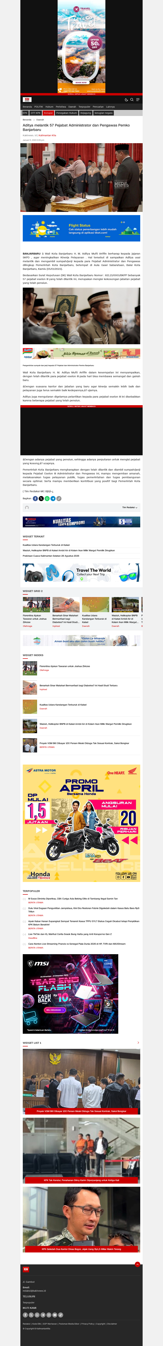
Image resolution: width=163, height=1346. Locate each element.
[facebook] (35, 498)
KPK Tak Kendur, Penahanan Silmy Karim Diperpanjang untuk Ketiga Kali (81, 1180)
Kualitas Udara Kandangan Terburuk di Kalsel (46, 545)
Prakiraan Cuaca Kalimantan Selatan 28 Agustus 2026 (51, 555)
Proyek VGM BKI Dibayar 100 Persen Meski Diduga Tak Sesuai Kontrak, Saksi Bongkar (84, 743)
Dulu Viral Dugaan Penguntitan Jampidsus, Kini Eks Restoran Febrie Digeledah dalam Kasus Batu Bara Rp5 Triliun (83, 910)
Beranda (27, 119)
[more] (138, 1043)
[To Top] (137, 1264)
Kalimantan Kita (47, 135)
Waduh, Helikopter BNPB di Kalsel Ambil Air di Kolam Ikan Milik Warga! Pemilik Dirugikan (69, 550)
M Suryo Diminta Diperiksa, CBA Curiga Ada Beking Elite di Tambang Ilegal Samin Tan (73, 898)
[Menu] (137, 99)
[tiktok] (60, 1315)
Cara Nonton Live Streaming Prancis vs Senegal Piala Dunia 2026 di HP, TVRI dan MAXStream (77, 943)
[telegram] (53, 498)
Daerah (40, 119)
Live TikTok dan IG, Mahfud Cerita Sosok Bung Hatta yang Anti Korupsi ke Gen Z (70, 934)
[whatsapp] (47, 498)
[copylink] (58, 498)
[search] (132, 99)
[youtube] (54, 1315)
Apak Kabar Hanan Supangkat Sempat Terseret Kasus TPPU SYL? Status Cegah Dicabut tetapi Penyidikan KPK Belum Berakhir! (83, 923)
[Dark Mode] (126, 99)
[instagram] (48, 1315)
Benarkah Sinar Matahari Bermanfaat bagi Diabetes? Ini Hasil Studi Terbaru (65, 620)
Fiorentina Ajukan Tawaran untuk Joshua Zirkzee (34, 619)
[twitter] (41, 498)
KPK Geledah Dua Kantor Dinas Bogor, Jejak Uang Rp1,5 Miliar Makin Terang (81, 1249)
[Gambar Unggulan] (81, 211)
